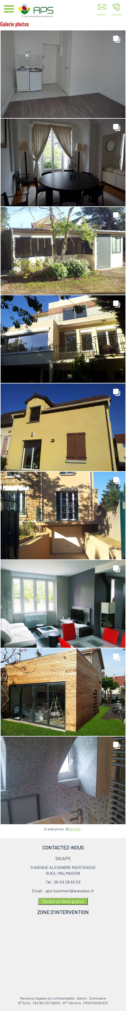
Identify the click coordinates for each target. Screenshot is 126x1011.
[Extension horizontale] (63, 604)
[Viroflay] (63, 515)
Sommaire (97, 998)
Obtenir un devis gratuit (63, 901)
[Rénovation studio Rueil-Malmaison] (63, 74)
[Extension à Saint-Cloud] (63, 339)
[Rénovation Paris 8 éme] (63, 780)
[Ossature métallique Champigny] (63, 692)
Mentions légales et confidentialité (47, 998)
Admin (82, 998)
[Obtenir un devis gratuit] (102, 11)
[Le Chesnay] (63, 427)
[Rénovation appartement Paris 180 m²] (63, 162)
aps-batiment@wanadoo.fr (69, 890)
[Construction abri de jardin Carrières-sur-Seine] (63, 251)
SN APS (75, 829)
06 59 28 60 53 (67, 881)
